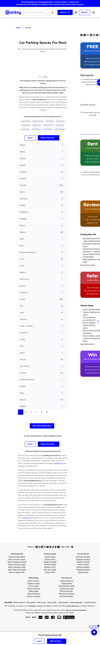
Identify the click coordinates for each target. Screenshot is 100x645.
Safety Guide (33, 591)
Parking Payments (83, 570)
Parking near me (19, 602)
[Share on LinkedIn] (91, 35)
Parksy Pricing (83, 572)
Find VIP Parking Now (42, 426)
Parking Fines (37, 125)
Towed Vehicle (47, 129)
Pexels (45, 77)
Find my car (41, 602)
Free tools (8, 602)
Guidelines (32, 606)
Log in (30, 138)
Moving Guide (60, 121)
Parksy (18, 27)
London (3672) (49, 557)
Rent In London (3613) (17, 557)
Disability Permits (83, 562)
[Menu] (93, 12)
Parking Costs (26, 125)
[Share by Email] (94, 35)
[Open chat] (94, 632)
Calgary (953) (50, 572)
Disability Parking (38, 121)
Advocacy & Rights (83, 557)
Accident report (90, 602)
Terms (48, 606)
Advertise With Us (66, 581)
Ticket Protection (33, 593)
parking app (58, 463)
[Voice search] (52, 12)
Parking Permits (48, 125)
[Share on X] (88, 35)
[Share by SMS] (97, 35)
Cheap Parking (25, 121)
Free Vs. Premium (33, 588)
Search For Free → (48, 138)
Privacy (40, 606)
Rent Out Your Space (66, 593)
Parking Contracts (83, 567)
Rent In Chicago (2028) (17, 564)
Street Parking (36, 129)
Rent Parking (25, 129)
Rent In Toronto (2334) (16, 559)
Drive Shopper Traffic (67, 586)
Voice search (31, 602)
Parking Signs (60, 125)
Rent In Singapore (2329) (17, 562)
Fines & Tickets (83, 564)
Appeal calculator (76, 602)
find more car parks (87, 265)
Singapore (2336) (50, 562)
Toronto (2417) (49, 559)
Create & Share (66, 583)
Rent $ (84, 12)
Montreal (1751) (50, 567)
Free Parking (49, 121)
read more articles (87, 344)
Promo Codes (33, 586)
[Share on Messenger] (84, 35)
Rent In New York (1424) (17, 570)
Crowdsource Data (67, 588)
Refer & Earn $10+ (66, 591)
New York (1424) (50, 570)
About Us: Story (33, 581)
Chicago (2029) (50, 564)
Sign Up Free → (56, 641)
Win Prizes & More (66, 596)
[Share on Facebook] (81, 35)
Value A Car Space (33, 596)
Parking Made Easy (72, 606)
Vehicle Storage (60, 129)
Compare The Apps (83, 559)
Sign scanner (52, 602)
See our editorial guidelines (76, 610)
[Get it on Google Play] (69, 617)
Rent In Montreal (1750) (17, 567)
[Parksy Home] (13, 12)
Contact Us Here (33, 583)
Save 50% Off (46, 2)
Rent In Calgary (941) (17, 572)
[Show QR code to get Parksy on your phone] (97, 322)
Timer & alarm (63, 602)
